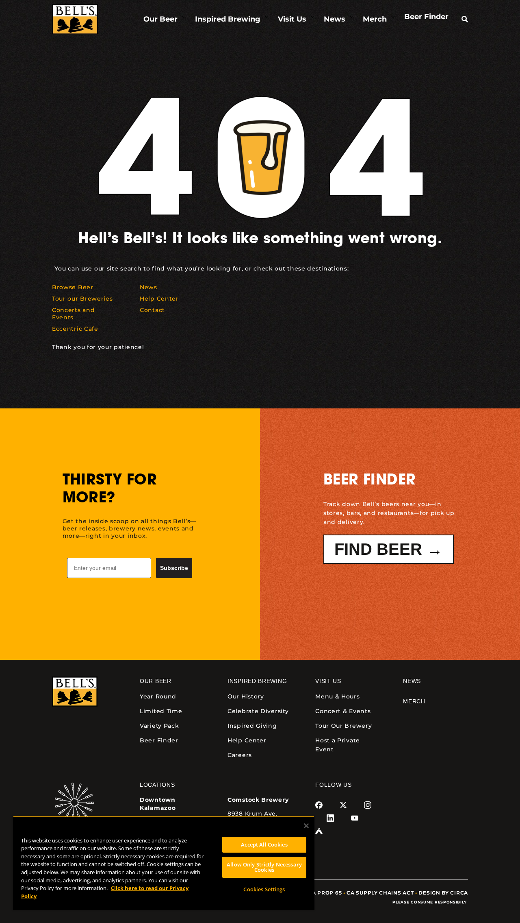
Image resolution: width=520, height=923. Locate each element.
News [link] (412, 681)
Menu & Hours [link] (337, 696)
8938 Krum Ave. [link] (252, 813)
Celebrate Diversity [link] (258, 711)
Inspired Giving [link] (252, 725)
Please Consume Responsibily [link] (430, 902)
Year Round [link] (158, 696)
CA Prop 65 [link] (325, 893)
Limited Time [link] (161, 711)
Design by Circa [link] (443, 893)
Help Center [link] (247, 740)
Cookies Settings (264, 889)
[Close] (306, 825)
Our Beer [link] (155, 681)
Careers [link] (240, 755)
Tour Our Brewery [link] (343, 725)
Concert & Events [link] (342, 711)
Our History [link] (246, 696)
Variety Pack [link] (159, 725)
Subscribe (174, 568)
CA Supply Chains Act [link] (380, 893)
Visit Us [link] (328, 681)
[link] (75, 19)
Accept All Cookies (264, 844)
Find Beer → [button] (388, 549)
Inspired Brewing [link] (257, 681)
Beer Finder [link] (159, 740)
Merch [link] (414, 701)
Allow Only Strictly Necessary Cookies (264, 867)
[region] (163, 863)
